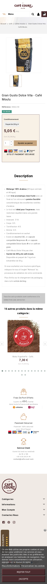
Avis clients (3, 541)
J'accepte (23, 579)
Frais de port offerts (23, 398)
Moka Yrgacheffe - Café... (23, 357)
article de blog (20, 281)
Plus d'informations (11, 565)
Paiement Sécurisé (23, 423)
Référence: (6, 107)
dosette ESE (20, 237)
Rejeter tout (23, 572)
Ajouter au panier (25, 143)
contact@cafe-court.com (23, 459)
